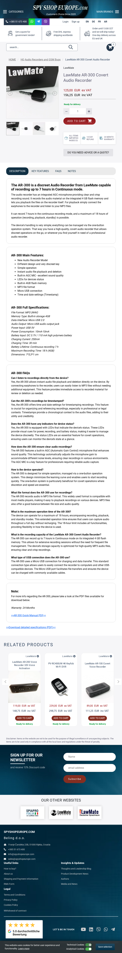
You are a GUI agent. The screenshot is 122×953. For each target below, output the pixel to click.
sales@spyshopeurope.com (21, 859)
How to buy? (10, 868)
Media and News (69, 884)
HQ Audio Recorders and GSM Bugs (41, 59)
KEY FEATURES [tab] (40, 171)
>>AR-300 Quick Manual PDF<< (28, 615)
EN (87, 21)
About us (8, 873)
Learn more (23, 948)
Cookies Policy (11, 905)
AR (105, 21)
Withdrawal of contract (15, 910)
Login (65, 21)
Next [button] (118, 682)
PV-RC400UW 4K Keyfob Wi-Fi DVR (24, 665)
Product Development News (74, 873)
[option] (24, 689)
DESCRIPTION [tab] (17, 171)
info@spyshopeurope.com (21, 854)
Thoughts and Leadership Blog (76, 868)
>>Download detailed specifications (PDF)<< (31, 627)
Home (12, 59)
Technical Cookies (75, 944)
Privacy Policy (10, 900)
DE (93, 21)
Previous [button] (5, 682)
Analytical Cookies (75, 949)
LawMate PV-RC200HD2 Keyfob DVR (97, 665)
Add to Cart (77, 121)
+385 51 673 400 (17, 21)
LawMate (31, 656)
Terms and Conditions (14, 894)
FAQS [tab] (58, 171)
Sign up (75, 21)
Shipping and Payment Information (21, 879)
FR (99, 21)
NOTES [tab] (72, 171)
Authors (65, 879)
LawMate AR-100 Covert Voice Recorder (61, 665)
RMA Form (9, 884)
